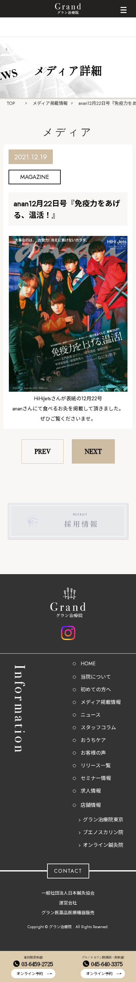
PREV (42, 451)
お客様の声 (93, 753)
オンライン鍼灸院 (103, 845)
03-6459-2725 (37, 964)
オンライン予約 (29, 974)
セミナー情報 (96, 778)
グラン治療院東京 (103, 819)
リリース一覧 (96, 765)
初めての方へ (96, 689)
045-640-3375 (107, 964)
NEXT (93, 451)
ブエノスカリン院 (103, 832)
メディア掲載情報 (50, 103)
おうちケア (93, 740)
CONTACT (68, 871)
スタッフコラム (98, 727)
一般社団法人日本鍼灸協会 (68, 893)
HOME (88, 663)
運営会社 (68, 903)
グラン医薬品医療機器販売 (68, 912)
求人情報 (91, 791)
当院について (96, 677)
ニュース (91, 715)
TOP (11, 103)
